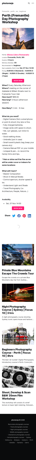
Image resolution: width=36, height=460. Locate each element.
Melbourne (8, 440)
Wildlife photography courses (19, 432)
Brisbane (17, 440)
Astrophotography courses (15, 437)
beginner (22, 11)
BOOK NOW (18, 81)
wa (17, 11)
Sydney (28, 437)
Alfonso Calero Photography (18, 55)
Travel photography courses (19, 427)
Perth (31, 440)
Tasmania (20, 442)
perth (12, 11)
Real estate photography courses (18, 424)
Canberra (25, 440)
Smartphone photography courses (19, 435)
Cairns (27, 442)
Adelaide (12, 442)
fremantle (5, 11)
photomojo (8, 3)
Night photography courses (19, 429)
